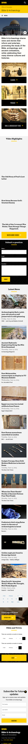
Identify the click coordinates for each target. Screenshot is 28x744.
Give (13, 658)
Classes (13, 80)
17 (21, 599)
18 (4, 602)
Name (2, 248)
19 (8, 602)
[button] (25, 2)
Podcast (12, 103)
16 (17, 598)
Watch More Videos (13, 235)
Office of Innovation (6, 7)
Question (3, 264)
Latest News (14, 289)
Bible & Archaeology (10, 10)
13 (4, 598)
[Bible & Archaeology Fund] (14, 115)
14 (8, 598)
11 (18, 595)
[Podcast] (14, 93)
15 (12, 598)
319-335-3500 (8, 740)
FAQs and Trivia (14, 628)
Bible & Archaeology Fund (13, 126)
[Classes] (14, 70)
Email (2, 256)
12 (23, 595)
